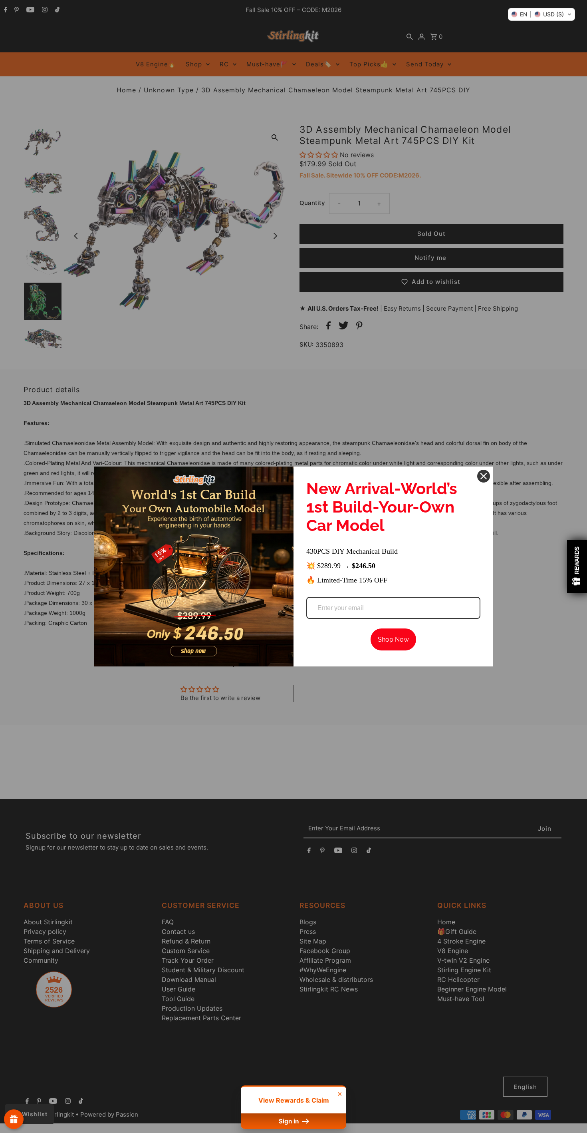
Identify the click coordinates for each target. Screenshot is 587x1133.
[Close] (483, 476)
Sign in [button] (289, 1121)
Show (14, 1119)
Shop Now (393, 639)
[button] (541, 14)
